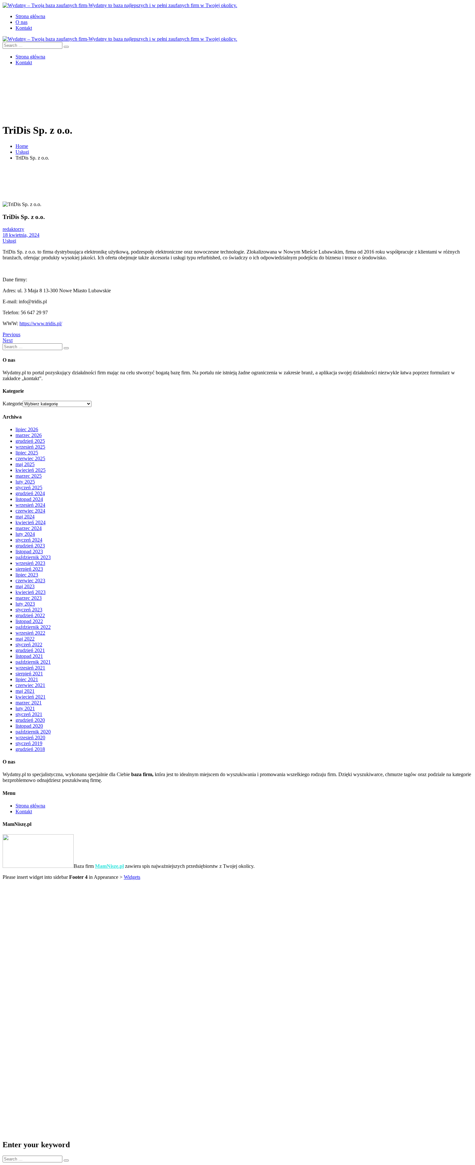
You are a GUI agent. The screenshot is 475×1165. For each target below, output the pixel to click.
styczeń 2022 (29, 644)
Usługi (22, 152)
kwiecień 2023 (31, 592)
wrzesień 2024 (30, 505)
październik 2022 (33, 627)
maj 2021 (25, 691)
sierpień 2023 (29, 569)
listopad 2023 (29, 551)
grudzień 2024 (30, 493)
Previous (11, 334)
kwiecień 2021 (31, 697)
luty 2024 (25, 534)
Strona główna (30, 16)
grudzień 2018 (30, 749)
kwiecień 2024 (31, 522)
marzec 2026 (29, 435)
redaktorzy (13, 229)
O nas (21, 22)
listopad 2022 (29, 621)
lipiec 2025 (27, 452)
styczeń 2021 (29, 714)
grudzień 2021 (30, 650)
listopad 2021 (29, 656)
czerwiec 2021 (30, 685)
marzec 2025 (29, 476)
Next (8, 340)
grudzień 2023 (30, 545)
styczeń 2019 (29, 743)
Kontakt (24, 28)
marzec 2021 (29, 702)
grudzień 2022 (30, 615)
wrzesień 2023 (30, 563)
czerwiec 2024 (30, 511)
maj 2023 (25, 586)
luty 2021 (25, 708)
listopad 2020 (29, 726)
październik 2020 (33, 731)
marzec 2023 (29, 598)
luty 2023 (25, 604)
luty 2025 (25, 481)
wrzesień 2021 (30, 668)
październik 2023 (33, 557)
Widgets (132, 877)
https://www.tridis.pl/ (40, 323)
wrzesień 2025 (30, 447)
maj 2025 (25, 464)
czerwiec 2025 (30, 458)
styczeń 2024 (29, 540)
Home (22, 146)
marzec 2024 (29, 528)
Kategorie (13, 403)
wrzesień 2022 (30, 633)
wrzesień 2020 (30, 737)
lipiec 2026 (27, 429)
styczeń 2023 (29, 609)
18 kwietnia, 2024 (21, 235)
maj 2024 (25, 516)
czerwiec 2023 (30, 580)
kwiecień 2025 (31, 470)
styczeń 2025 (29, 487)
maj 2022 (25, 638)
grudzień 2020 (30, 720)
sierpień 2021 (29, 673)
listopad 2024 (29, 499)
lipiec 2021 (27, 679)
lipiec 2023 (27, 574)
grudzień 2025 (30, 441)
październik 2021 (33, 662)
